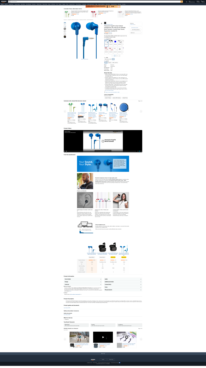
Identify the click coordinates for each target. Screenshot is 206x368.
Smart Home (108, 4)
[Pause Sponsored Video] (88, 340)
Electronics (65, 19)
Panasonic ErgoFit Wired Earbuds (70, 132)
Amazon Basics (17, 4)
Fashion (60, 4)
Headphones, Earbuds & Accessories (73, 19)
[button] (2, 4)
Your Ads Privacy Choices (114, 362)
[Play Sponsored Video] (103, 337)
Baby (96, 4)
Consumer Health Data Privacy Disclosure (104, 362)
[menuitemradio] (139, 151)
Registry (63, 4)
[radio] (65, 23)
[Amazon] (4, 1)
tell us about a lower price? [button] (75, 294)
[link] (80, 15)
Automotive (84, 4)
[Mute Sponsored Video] (88, 342)
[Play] (65, 151)
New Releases (28, 4)
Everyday (123, 4)
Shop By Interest (114, 4)
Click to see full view (84, 59)
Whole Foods (39, 4)
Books (49, 4)
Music (67, 4)
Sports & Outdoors (101, 4)
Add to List (132, 32)
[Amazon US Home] (93, 360)
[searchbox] (95, 2)
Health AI (6, 4)
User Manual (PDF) (67, 307)
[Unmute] (141, 151)
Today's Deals (44, 4)
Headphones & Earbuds (82, 19)
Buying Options (91, 257)
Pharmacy (119, 4)
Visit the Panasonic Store (108, 24)
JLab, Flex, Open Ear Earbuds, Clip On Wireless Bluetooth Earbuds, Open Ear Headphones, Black (81, 344)
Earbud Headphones (90, 19)
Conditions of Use (89, 362)
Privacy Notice (95, 362)
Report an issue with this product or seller (112, 92)
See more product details (109, 90)
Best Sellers (23, 4)
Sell (57, 4)
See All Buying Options (136, 29)
